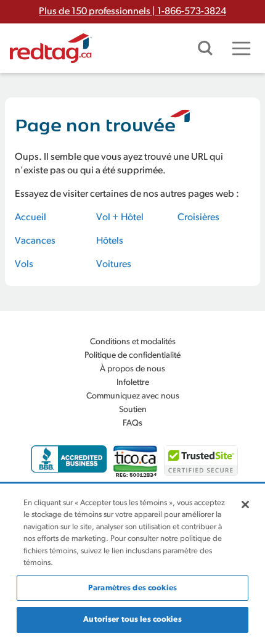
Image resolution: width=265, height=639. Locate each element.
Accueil (30, 218)
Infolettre (132, 382)
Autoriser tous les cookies (132, 620)
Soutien (133, 409)
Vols (24, 265)
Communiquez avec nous (132, 396)
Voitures (113, 265)
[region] (132, 562)
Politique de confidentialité (132, 355)
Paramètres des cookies (132, 588)
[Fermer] (245, 504)
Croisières (198, 218)
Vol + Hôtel (120, 218)
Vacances (35, 241)
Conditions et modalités (133, 342)
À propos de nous (132, 369)
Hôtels (109, 241)
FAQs (132, 423)
